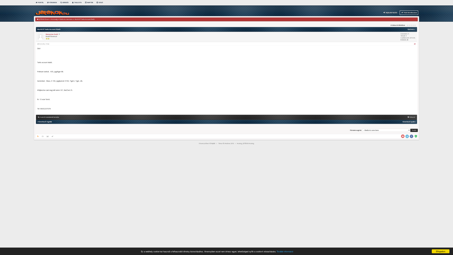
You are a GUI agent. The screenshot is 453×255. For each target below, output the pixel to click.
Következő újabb (409, 122)
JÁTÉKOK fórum (44, 19)
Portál (41, 2)
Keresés (65, 2)
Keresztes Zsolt (52, 34)
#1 (415, 44)
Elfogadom (440, 251)
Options (411, 29)
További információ (285, 251)
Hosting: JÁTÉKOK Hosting (245, 143)
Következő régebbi (45, 122)
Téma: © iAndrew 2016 (226, 143)
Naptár (90, 2)
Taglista (78, 2)
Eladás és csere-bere (66, 19)
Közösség (54, 19)
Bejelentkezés (391, 13)
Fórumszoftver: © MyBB (207, 143)
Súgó (100, 2)
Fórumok (53, 2)
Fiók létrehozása (410, 13)
